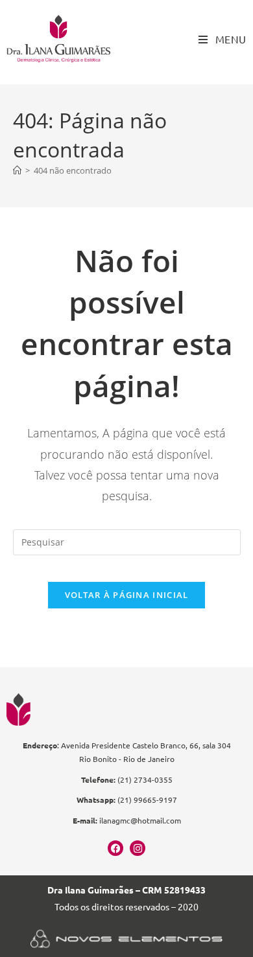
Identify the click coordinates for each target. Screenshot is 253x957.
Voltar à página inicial (127, 595)
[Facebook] (115, 848)
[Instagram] (137, 848)
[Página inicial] (17, 170)
